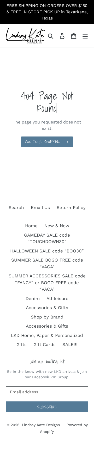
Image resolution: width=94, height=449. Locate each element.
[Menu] (85, 36)
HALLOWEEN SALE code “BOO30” (47, 250)
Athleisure (57, 298)
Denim (33, 298)
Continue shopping (43, 142)
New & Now (56, 225)
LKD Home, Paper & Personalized (47, 335)
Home (31, 225)
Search (16, 207)
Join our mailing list (47, 362)
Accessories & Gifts (47, 307)
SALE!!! (70, 344)
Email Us (40, 207)
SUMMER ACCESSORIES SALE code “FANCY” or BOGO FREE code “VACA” (47, 282)
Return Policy (71, 207)
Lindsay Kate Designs (41, 425)
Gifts (21, 344)
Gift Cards (44, 344)
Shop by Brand (47, 317)
